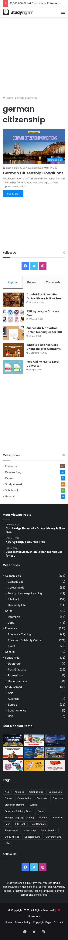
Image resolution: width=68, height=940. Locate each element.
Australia (13, 698)
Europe (12, 704)
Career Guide (16, 587)
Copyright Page (42, 922)
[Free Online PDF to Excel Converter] (13, 367)
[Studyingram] (18, 12)
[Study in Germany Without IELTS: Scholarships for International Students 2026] (13, 752)
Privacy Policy (22, 922)
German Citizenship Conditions (33, 173)
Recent (32, 282)
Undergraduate (17, 681)
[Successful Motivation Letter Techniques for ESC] (13, 333)
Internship (14, 616)
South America (17, 710)
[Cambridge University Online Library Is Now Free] (13, 300)
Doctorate (14, 663)
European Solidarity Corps (24, 640)
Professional (15, 675)
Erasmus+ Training (19, 634)
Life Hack (14, 599)
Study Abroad (13, 484)
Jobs (11, 622)
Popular (13, 282)
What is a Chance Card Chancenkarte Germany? (43, 347)
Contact (58, 922)
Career (9, 478)
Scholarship (12, 490)
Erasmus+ (11, 466)
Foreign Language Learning (25, 593)
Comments (53, 282)
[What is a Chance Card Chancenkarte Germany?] (13, 350)
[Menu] (63, 13)
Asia (10, 692)
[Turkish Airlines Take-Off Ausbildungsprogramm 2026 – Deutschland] (34, 765)
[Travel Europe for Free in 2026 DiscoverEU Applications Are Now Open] (34, 740)
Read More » (13, 193)
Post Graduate (17, 669)
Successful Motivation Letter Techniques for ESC (44, 330)
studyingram (12, 167)
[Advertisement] (34, 55)
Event (11, 646)
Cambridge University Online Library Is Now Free (44, 296)
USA (11, 716)
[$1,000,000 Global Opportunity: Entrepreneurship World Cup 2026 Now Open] (55, 740)
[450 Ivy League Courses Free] (13, 316)
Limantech (34, 916)
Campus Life (15, 581)
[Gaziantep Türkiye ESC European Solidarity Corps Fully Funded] (55, 765)
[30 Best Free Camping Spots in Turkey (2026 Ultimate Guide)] (13, 740)
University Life (17, 605)
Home (9, 97)
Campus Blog (13, 472)
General (10, 496)
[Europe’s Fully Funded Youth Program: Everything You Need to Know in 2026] (34, 752)
